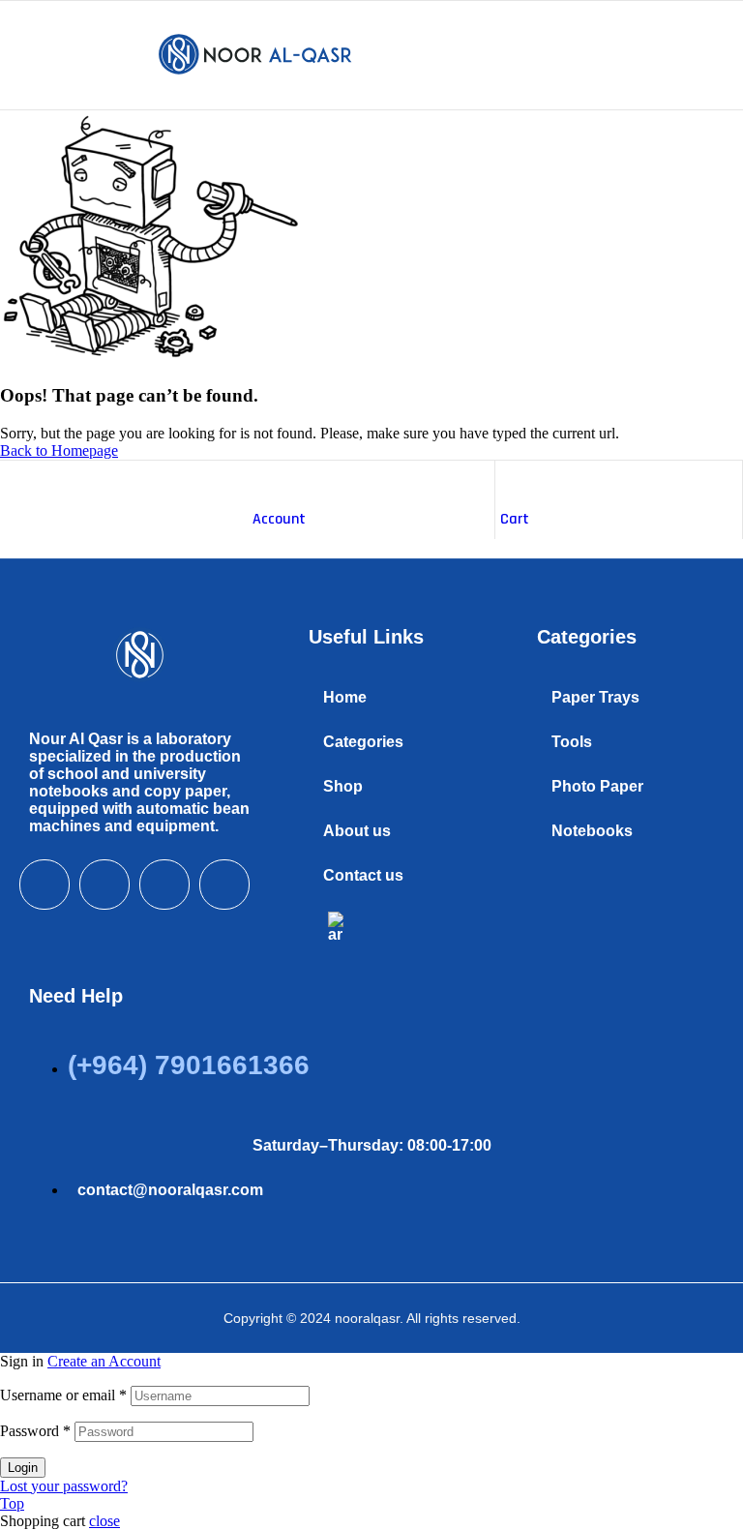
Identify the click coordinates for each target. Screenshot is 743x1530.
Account (279, 519)
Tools (571, 742)
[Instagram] (164, 884)
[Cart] (510, 480)
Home (345, 697)
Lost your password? (64, 1486)
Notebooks (592, 831)
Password (35, 1431)
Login (23, 1467)
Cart (514, 519)
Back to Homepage (59, 450)
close (104, 1521)
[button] (394, 742)
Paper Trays (595, 697)
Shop (343, 786)
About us (357, 831)
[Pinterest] (224, 884)
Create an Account (104, 1361)
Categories (363, 742)
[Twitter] (104, 884)
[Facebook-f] (44, 884)
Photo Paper (597, 786)
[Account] (262, 480)
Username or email (63, 1395)
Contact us (363, 875)
